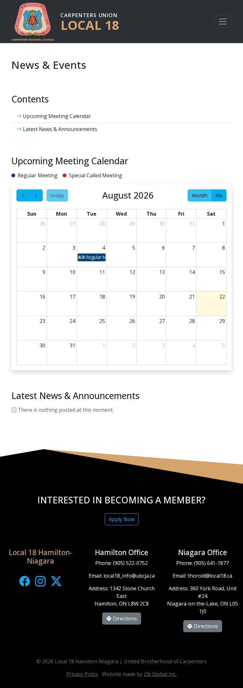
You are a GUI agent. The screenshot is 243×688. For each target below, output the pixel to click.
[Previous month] (23, 195)
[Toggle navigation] (223, 21)
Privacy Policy (82, 674)
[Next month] (36, 195)
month (200, 195)
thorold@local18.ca (210, 575)
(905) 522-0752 (130, 563)
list (218, 195)
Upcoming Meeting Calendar (56, 116)
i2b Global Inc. (160, 674)
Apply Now (121, 519)
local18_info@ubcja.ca (129, 575)
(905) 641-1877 (211, 563)
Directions (124, 618)
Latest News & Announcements (59, 129)
